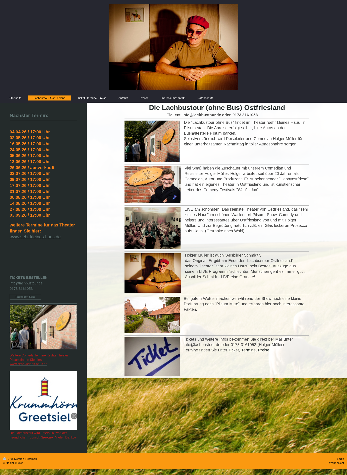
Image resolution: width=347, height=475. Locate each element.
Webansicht (336, 462)
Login (340, 458)
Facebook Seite (25, 296)
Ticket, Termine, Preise (249, 350)
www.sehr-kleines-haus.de (35, 236)
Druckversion (16, 458)
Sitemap (32, 458)
